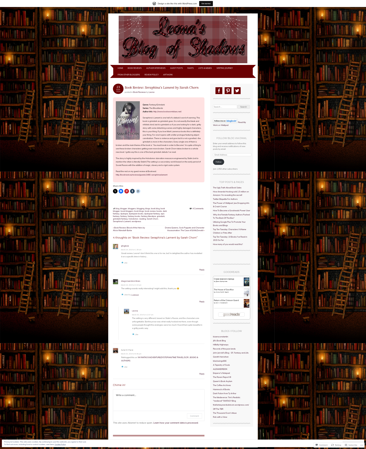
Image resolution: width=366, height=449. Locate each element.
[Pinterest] (228, 90)
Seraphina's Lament (122, 221)
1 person (135, 295)
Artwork (168, 74)
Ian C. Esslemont (221, 303)
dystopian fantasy (152, 213)
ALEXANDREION (220, 369)
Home (120, 68)
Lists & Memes (205, 68)
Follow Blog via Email (231, 138)
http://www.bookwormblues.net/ (167, 111)
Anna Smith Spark (222, 292)
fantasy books (134, 216)
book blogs (139, 211)
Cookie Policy (60, 444)
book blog (155, 208)
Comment (194, 416)
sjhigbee (125, 246)
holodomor (133, 219)
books (159, 211)
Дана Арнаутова (221, 281)
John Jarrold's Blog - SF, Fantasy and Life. (231, 353)
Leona (151, 92)
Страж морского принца (224, 279)
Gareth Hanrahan (221, 357)
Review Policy (152, 74)
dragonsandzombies (130, 281)
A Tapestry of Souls (221, 365)
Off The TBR (218, 409)
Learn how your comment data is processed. (175, 422)
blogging (140, 208)
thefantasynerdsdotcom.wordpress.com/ (231, 405)
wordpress (136, 221)
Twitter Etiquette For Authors (225, 199)
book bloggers (127, 211)
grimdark (161, 216)
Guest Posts (176, 68)
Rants (190, 68)
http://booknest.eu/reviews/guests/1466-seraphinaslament (141, 175)
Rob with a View (220, 417)
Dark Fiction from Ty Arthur (224, 393)
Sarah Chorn (152, 219)
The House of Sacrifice (224, 289)
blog (117, 208)
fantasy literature (148, 216)
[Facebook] (218, 90)
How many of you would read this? (228, 244)
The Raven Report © (222, 377)
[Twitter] (237, 90)
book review (150, 211)
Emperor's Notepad (221, 373)
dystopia (124, 213)
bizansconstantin (220, 336)
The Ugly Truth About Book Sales (227, 187)
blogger (123, 208)
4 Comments (198, 208)
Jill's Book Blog (219, 340)
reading (142, 219)
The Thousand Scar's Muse (225, 413)
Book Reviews (135, 68)
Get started (206, 3)
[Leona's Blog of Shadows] (183, 63)
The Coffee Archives (222, 385)
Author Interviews (156, 68)
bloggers (132, 208)
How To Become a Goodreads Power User (231, 210)
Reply (201, 270)
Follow (218, 162)
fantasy (123, 216)
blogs (147, 208)
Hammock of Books (221, 389)
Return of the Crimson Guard (226, 300)
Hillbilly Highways (220, 344)
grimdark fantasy (120, 219)
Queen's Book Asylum (222, 381)
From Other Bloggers (129, 74)
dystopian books (136, 213)
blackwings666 (219, 361)
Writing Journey (224, 68)
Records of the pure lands (224, 349)
